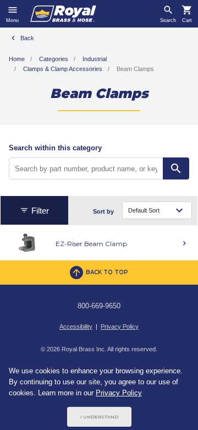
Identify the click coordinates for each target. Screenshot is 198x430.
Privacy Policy (120, 326)
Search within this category (55, 148)
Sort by (103, 211)
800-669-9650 (99, 306)
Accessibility (75, 326)
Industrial (94, 59)
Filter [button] (40, 210)
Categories (53, 59)
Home (17, 59)
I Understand (99, 417)
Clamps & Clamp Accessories (62, 69)
